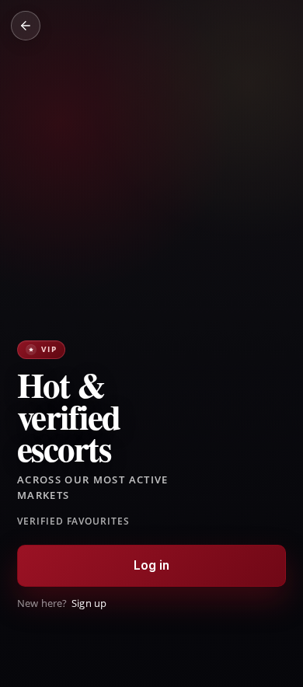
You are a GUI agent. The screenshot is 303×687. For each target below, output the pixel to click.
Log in (152, 565)
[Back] (25, 25)
